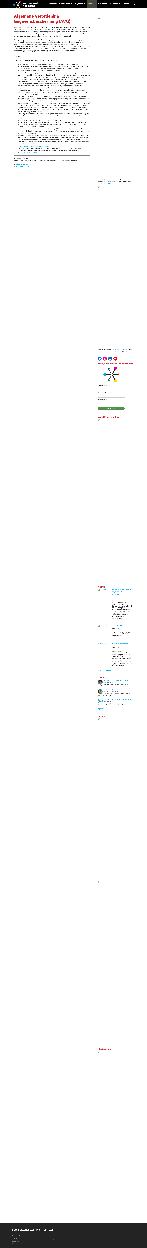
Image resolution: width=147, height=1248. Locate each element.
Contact (126, 4)
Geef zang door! (121, 349)
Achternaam (102, 400)
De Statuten (16, 1241)
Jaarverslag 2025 (117, 625)
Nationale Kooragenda (108, 4)
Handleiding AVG (22, 166)
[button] (134, 2)
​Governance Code (18, 1244)
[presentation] (103, 594)
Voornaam (102, 392)
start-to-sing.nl (106, 183)
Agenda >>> (103, 709)
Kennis (91, 4)
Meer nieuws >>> (104, 670)
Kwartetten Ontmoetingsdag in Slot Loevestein (117, 699)
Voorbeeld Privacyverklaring (31, 152)
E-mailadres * (103, 385)
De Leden (15, 1238)
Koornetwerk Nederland (59, 4)
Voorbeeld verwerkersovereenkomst (34, 146)
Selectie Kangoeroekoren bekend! (120, 644)
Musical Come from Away (111, 690)
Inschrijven (111, 408)
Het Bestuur (16, 1235)
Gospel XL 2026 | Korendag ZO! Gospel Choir (117, 680)
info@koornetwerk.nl (52, 1240)
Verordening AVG (22, 164)
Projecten (79, 4)
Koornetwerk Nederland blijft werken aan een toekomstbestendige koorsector (122, 592)
